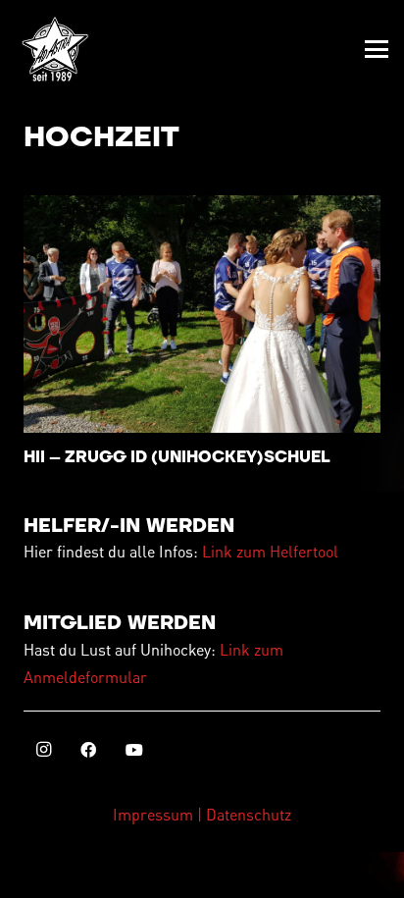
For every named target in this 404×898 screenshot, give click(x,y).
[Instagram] (43, 749)
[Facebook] (88, 749)
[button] (376, 49)
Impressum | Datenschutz (202, 814)
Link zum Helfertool (270, 551)
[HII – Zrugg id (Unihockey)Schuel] (202, 314)
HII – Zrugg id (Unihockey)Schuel (177, 457)
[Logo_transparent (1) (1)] (55, 49)
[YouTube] (134, 749)
